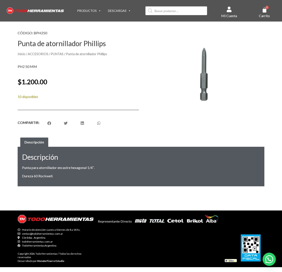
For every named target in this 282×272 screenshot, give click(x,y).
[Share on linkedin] (82, 123)
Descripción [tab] (34, 142)
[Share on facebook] (49, 123)
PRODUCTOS (87, 11)
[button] (269, 259)
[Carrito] (264, 10)
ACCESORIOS (38, 54)
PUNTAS (57, 54)
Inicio (21, 54)
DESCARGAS (117, 11)
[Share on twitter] (66, 123)
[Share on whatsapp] (99, 123)
